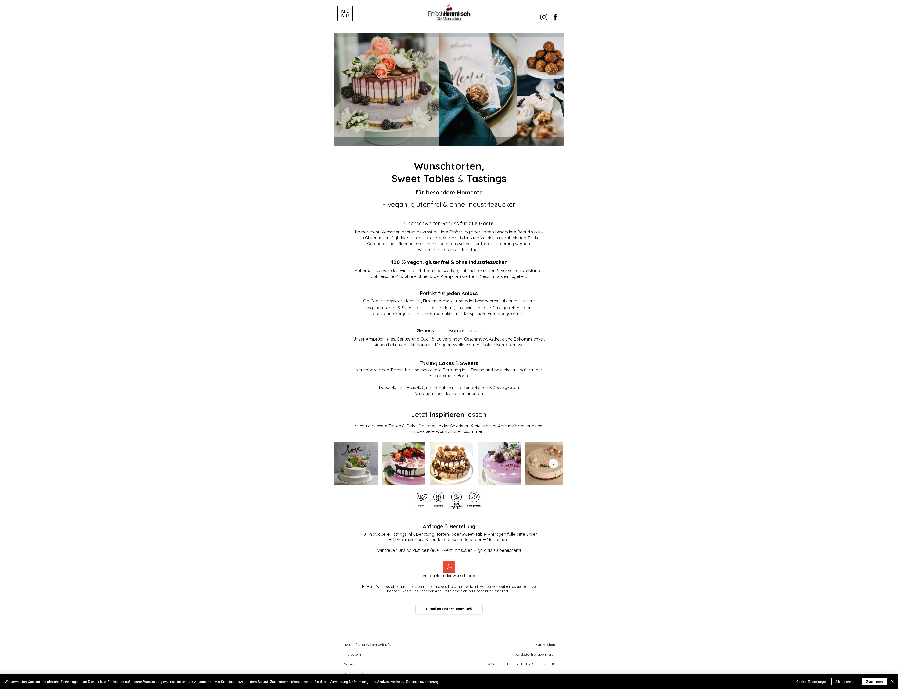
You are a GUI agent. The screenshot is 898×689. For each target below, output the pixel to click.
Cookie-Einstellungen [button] (812, 681)
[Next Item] (553, 463)
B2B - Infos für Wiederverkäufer (368, 644)
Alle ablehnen (845, 681)
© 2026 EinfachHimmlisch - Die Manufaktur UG (519, 664)
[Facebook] (555, 17)
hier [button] (534, 654)
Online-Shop (545, 644)
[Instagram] (543, 17)
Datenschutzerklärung (422, 681)
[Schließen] (892, 681)
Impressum (352, 654)
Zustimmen (874, 681)
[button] (345, 13)
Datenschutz (353, 664)
